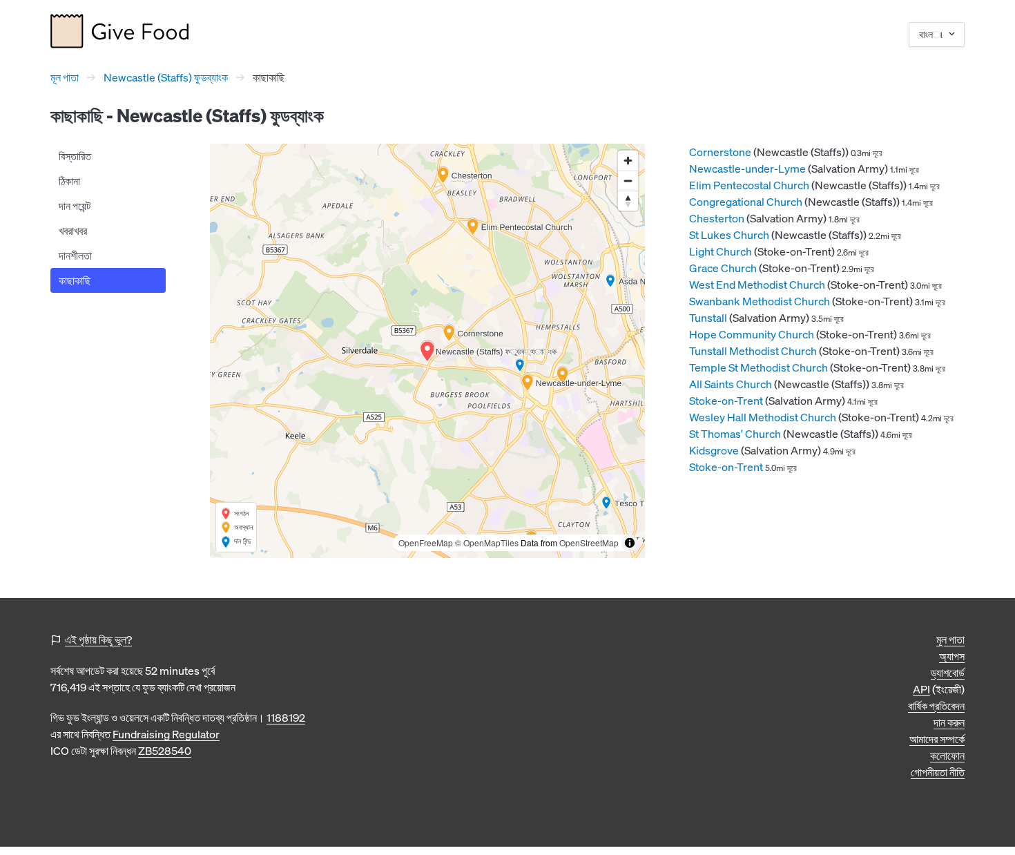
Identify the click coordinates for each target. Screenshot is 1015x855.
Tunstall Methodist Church (753, 350)
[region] (427, 351)
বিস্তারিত (75, 156)
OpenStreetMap (589, 542)
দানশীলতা (75, 255)
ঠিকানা (69, 181)
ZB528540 (164, 750)
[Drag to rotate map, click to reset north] (628, 201)
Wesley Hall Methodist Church (762, 417)
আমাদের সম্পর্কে (937, 739)
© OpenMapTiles (487, 542)
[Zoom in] (628, 161)
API (921, 689)
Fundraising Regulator (166, 734)
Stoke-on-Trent (726, 400)
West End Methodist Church (757, 284)
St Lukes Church (729, 234)
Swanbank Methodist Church (759, 301)
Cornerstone (720, 152)
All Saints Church (730, 384)
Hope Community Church (751, 334)
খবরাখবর (73, 230)
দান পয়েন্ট (74, 205)
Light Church (720, 251)
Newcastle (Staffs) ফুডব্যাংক (166, 77)
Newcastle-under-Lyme (747, 168)
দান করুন (949, 722)
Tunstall (708, 317)
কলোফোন (947, 755)
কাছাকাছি (74, 280)
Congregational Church (745, 201)
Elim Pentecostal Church (749, 185)
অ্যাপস (952, 656)
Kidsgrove (714, 450)
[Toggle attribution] (629, 543)
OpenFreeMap (425, 542)
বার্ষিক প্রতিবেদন (936, 705)
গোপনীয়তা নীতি (938, 772)
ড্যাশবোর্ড (948, 672)
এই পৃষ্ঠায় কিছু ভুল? (98, 639)
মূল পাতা (64, 77)
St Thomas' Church (735, 433)
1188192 (286, 717)
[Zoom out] (628, 181)
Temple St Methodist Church (758, 367)
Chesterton (716, 218)
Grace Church (723, 268)
